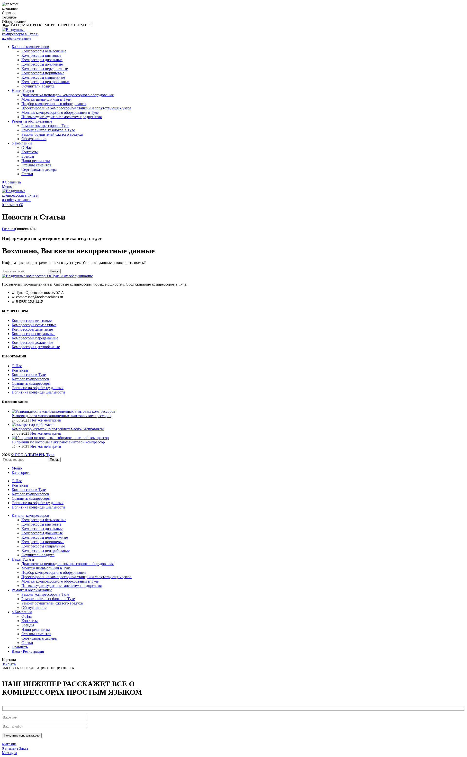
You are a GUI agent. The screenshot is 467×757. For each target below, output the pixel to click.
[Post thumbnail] (63, 411)
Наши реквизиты (35, 161)
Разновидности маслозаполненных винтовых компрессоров (61, 416)
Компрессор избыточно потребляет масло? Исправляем (58, 429)
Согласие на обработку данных (37, 388)
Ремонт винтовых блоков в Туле (48, 130)
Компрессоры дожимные (42, 64)
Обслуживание (33, 139)
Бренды (27, 156)
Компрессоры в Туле (29, 375)
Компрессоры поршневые (42, 73)
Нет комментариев (45, 420)
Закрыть (9, 664)
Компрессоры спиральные (43, 77)
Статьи (27, 174)
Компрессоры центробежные (45, 82)
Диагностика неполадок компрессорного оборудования (67, 95)
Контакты (29, 152)
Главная (8, 229)
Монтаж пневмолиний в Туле (46, 99)
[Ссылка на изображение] (47, 276)
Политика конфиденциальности (38, 392)
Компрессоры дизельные (42, 60)
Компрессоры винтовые (41, 55)
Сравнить (20, 647)
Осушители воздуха (37, 86)
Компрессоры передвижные (44, 69)
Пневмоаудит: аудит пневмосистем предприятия (61, 117)
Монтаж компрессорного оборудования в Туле (60, 112)
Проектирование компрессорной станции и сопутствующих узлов (76, 108)
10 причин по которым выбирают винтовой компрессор (58, 442)
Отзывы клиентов (36, 165)
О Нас (26, 147)
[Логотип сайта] (22, 38)
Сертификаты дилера (39, 169)
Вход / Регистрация (28, 651)
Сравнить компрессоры (31, 383)
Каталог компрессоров (30, 379)
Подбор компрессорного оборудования (53, 104)
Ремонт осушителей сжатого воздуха (52, 134)
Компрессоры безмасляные (43, 51)
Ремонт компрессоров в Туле (45, 126)
